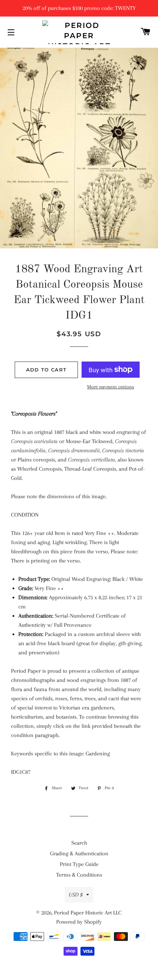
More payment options (110, 386)
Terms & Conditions (79, 874)
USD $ (76, 894)
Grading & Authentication (79, 853)
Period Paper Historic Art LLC (88, 912)
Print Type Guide (79, 864)
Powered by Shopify (79, 922)
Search (79, 843)
